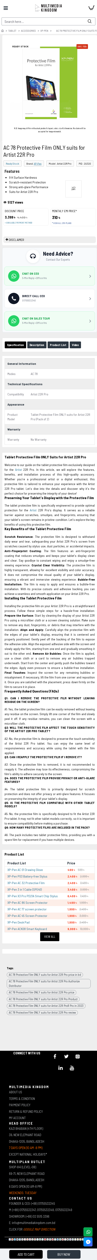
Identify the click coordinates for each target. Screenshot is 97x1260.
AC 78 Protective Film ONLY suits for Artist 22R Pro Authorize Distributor (44, 983)
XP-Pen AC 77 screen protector (27, 909)
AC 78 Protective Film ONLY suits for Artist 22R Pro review (42, 1012)
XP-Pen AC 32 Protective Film (26, 883)
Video (75, 345)
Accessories (28, 30)
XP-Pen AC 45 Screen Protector (27, 916)
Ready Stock (12, 163)
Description (37, 345)
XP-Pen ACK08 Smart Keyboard (27, 929)
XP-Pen (44, 30)
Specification (15, 345)
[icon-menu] (55, 1056)
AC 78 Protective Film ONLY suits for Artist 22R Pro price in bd (45, 974)
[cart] (91, 8)
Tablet (12, 30)
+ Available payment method (18, 222)
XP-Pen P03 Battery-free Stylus (27, 876)
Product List (58, 345)
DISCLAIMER (16, 240)
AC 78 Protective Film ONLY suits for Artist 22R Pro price (41, 992)
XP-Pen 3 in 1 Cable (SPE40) (24, 889)
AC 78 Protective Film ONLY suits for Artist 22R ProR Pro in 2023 (46, 1006)
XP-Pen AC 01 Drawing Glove (25, 870)
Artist (18, 469)
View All (49, 936)
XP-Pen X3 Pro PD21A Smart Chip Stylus (32, 896)
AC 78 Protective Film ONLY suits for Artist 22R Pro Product (43, 999)
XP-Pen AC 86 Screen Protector (27, 902)
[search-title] (89, 21)
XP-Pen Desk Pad (18, 922)
